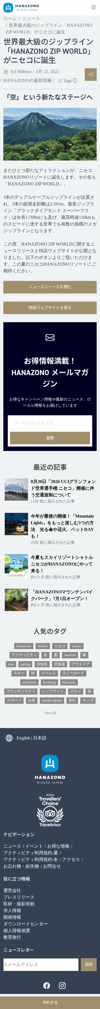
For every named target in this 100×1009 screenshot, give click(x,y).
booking (49, 682)
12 (65, 80)
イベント (48, 673)
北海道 (59, 664)
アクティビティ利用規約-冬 (30, 859)
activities (29, 682)
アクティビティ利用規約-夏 (30, 852)
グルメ (75, 691)
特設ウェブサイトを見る (50, 308)
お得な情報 (58, 846)
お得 (31, 700)
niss (11, 664)
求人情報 (12, 910)
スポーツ (14, 700)
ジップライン (53, 691)
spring (25, 664)
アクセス (71, 859)
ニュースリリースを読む (50, 287)
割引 (72, 700)
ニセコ (59, 646)
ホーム (10, 18)
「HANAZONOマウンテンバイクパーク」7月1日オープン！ (62, 595)
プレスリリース (18, 897)
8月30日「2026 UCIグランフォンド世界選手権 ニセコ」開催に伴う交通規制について (63, 488)
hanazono (23, 646)
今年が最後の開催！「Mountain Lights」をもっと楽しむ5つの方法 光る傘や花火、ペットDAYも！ (62, 526)
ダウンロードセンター (25, 923)
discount (69, 682)
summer (70, 655)
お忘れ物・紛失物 (21, 866)
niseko (43, 646)
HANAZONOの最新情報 (27, 80)
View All (50, 713)
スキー (19, 673)
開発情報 (12, 917)
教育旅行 (12, 937)
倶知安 (42, 664)
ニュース (31, 18)
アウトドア (81, 664)
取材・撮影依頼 (18, 903)
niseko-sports (52, 700)
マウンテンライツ (20, 691)
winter (76, 646)
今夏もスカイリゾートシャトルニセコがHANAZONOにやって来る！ (62, 564)
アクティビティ (24, 655)
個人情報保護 (16, 930)
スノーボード (73, 673)
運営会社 (12, 890)
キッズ (87, 700)
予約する (50, 1002)
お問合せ (52, 866)
